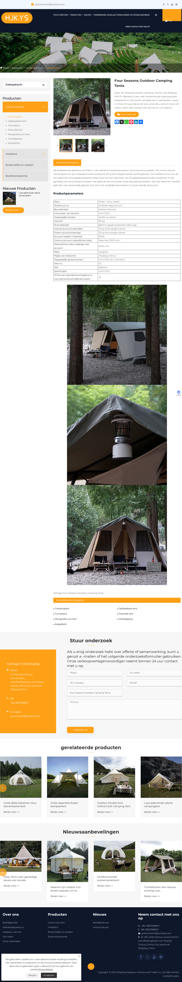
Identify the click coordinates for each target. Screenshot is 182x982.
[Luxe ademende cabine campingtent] (9, 198)
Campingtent (53, 68)
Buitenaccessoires (16, 175)
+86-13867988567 (19, 703)
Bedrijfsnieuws (101, 922)
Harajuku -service (12, 932)
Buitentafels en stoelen (19, 164)
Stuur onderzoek (128, 114)
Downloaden (123, 15)
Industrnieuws (101, 927)
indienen (80, 730)
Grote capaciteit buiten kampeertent (64, 805)
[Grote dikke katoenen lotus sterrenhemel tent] (20, 777)
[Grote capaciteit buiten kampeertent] (67, 777)
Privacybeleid (46, 969)
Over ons (63, 15)
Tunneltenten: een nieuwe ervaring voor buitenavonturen (160, 889)
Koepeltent (14, 143)
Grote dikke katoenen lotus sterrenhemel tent (20, 805)
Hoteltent (11, 153)
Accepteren (49, 975)
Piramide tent (15, 130)
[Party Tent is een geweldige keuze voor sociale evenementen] (20, 856)
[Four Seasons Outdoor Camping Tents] (66, 145)
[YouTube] (172, 4)
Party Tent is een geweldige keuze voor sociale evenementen (20, 878)
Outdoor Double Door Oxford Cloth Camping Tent (113, 805)
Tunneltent (14, 125)
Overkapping (15, 138)
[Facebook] (163, 4)
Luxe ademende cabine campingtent (29, 194)
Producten (75, 15)
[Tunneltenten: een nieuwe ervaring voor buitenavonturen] (161, 861)
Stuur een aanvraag (140, 15)
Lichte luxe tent (34, 68)
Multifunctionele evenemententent (108, 878)
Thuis (55, 15)
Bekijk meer (12, 210)
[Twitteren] (168, 4)
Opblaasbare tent (17, 121)
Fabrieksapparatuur (13, 927)
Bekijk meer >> (11, 812)
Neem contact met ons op (138, 27)
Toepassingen (100, 15)
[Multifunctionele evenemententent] (114, 856)
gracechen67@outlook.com (50, 4)
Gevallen (111, 15)
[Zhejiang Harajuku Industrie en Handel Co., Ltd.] (17, 17)
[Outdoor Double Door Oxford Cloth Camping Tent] (114, 777)
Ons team (8, 936)
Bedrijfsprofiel (10, 922)
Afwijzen (32, 975)
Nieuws (87, 15)
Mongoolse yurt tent (19, 134)
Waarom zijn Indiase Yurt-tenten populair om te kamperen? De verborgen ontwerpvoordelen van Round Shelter (65, 889)
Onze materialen (11, 941)
